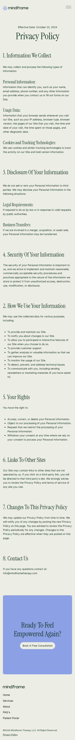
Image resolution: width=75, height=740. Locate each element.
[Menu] (68, 7)
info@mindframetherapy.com (20, 573)
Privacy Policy (10, 734)
